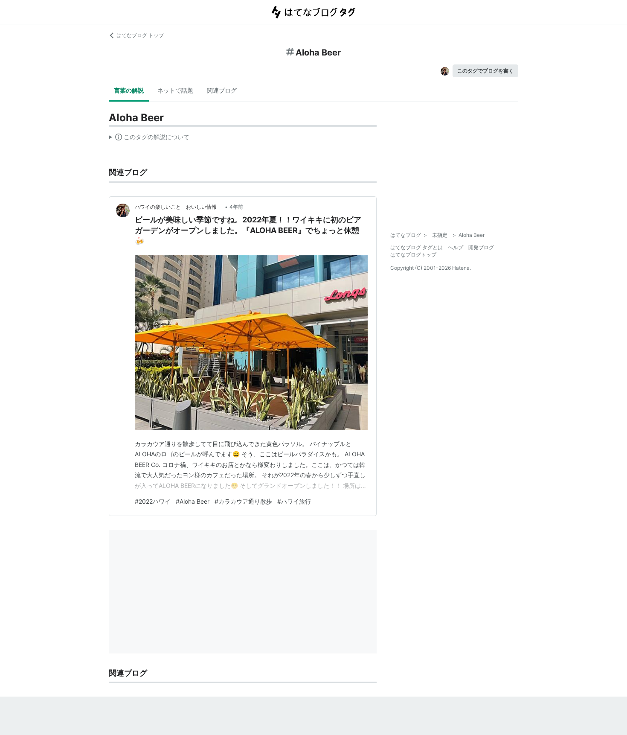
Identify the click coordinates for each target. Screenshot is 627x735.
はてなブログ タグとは (416, 247)
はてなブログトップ (413, 254)
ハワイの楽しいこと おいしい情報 (179, 207)
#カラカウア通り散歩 (243, 501)
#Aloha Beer (192, 501)
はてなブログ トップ (140, 35)
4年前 (236, 207)
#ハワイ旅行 (294, 501)
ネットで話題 (175, 90)
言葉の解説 (129, 90)
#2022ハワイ (153, 501)
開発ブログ (481, 247)
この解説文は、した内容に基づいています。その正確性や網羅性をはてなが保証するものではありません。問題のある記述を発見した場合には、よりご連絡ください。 (149, 138)
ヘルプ (455, 247)
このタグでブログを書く (485, 70)
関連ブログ (222, 90)
